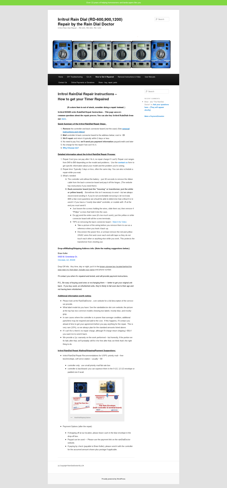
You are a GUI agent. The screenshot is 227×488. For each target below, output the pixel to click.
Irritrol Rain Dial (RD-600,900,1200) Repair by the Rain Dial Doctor (90, 21)
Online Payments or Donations (82, 82)
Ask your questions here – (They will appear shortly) (157, 107)
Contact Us (62, 82)
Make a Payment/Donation (154, 116)
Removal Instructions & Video (129, 76)
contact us (123, 162)
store (63, 119)
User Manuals (150, 76)
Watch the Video (120, 222)
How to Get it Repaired (105, 76)
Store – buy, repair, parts (108, 82)
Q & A (89, 76)
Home (60, 76)
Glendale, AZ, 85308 (66, 260)
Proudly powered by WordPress (113, 479)
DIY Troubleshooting (74, 76)
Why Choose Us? (71, 147)
